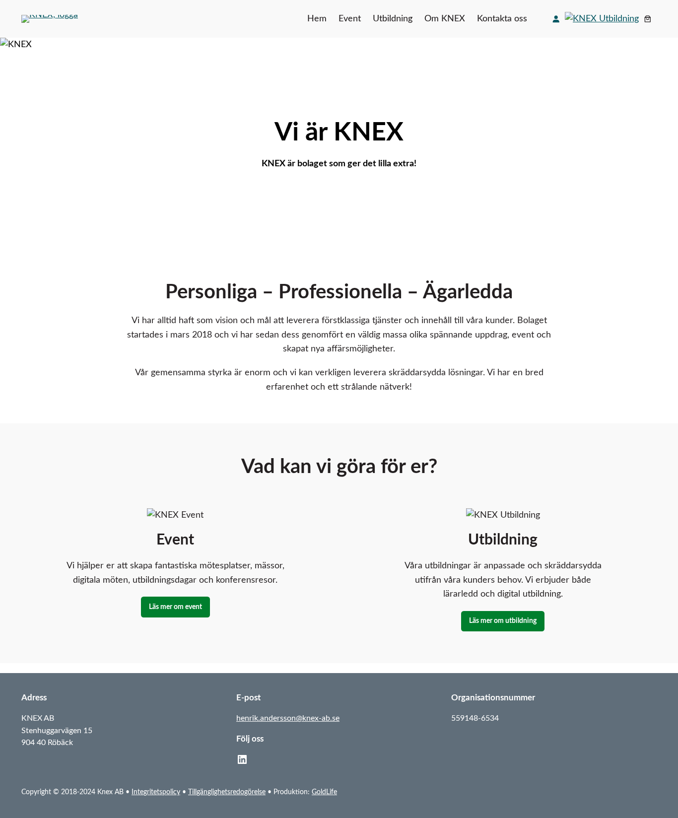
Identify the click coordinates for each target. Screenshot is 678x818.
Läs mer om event (175, 607)
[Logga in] (556, 19)
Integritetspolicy (156, 792)
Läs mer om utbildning (503, 620)
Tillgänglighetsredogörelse (227, 792)
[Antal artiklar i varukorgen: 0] (648, 19)
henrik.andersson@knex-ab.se (287, 718)
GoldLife (324, 792)
